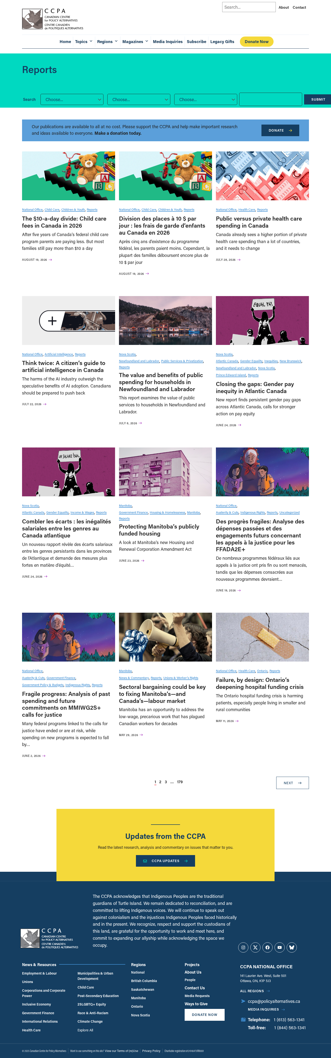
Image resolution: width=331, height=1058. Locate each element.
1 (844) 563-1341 (290, 1027)
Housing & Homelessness (167, 512)
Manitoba (125, 505)
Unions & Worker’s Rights (180, 678)
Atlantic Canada (227, 361)
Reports (92, 209)
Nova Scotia (127, 354)
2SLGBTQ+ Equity (92, 1004)
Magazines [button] (132, 41)
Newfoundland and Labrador (139, 361)
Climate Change (90, 1021)
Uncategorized (289, 512)
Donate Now (257, 41)
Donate (276, 130)
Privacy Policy (151, 1051)
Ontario (262, 671)
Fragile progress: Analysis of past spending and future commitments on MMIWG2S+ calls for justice (66, 704)
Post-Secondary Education (98, 995)
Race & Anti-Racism (93, 1013)
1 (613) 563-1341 (289, 1019)
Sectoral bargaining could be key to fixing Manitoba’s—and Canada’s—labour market (162, 693)
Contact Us (195, 987)
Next (288, 783)
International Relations (40, 1021)
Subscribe (196, 41)
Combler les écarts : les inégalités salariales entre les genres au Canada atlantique (66, 528)
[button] (72, 99)
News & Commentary (134, 678)
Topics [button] (81, 41)
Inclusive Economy (36, 1004)
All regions (252, 991)
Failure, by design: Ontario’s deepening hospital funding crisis (260, 683)
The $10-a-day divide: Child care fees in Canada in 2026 (64, 222)
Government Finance (133, 512)
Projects (192, 964)
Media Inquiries (168, 41)
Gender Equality (251, 361)
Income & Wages (82, 512)
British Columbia (144, 980)
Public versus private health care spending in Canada (259, 222)
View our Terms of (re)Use (121, 1051)
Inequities (271, 361)
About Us (193, 972)
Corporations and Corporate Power (43, 993)
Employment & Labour (39, 973)
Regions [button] (105, 41)
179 (180, 781)
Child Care (52, 209)
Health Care (246, 209)
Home (65, 41)
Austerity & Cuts (227, 512)
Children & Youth (73, 209)
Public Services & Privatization (182, 361)
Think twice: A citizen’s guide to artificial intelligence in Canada (63, 366)
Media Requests (197, 995)
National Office (32, 209)
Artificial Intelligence (59, 354)
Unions (27, 981)
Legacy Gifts (222, 41)
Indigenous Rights (252, 512)
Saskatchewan (142, 989)
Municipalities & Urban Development (95, 976)
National (138, 972)
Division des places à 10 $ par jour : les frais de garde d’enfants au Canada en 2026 (162, 225)
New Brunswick (290, 361)
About (284, 7)
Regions (138, 964)
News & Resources (39, 964)
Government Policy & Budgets (42, 685)
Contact (299, 7)
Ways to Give (196, 1003)
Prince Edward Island (231, 375)
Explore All (85, 1030)
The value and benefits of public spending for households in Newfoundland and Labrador (161, 382)
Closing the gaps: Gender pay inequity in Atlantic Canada (255, 387)
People (190, 979)
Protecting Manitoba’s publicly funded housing (159, 529)
